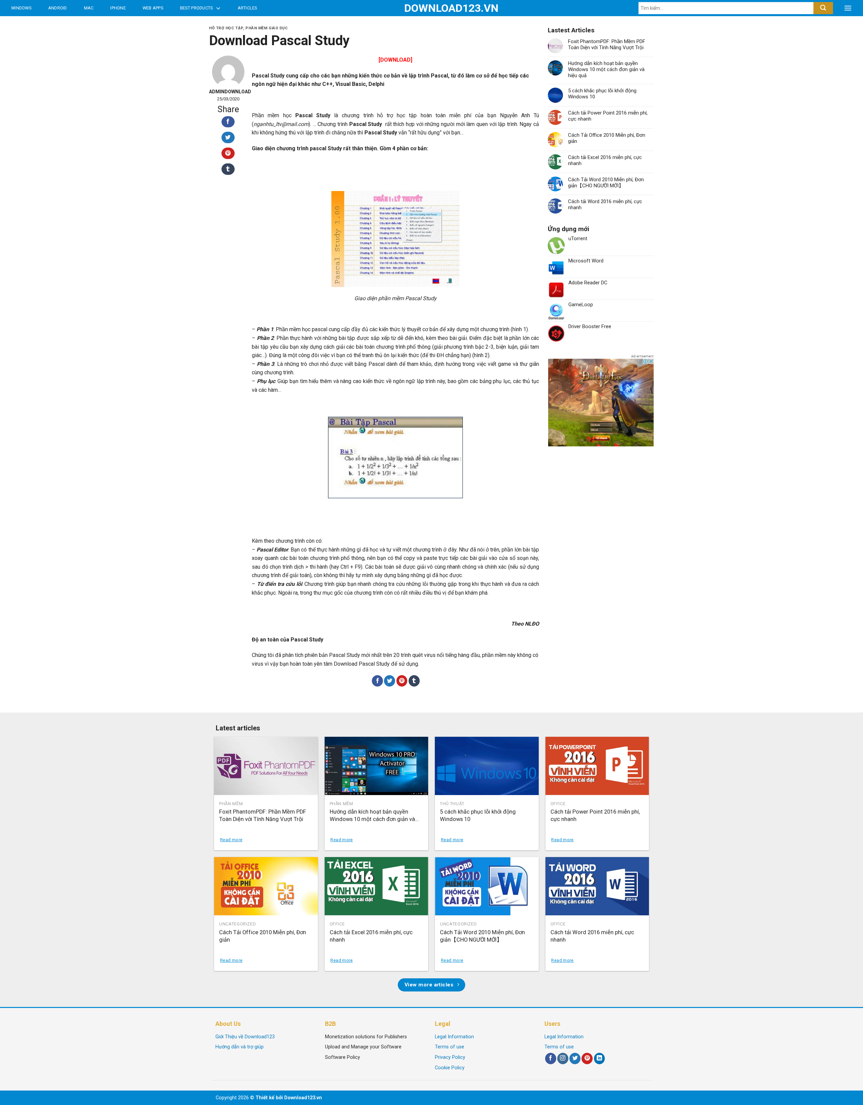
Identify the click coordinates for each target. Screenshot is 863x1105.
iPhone (118, 7)
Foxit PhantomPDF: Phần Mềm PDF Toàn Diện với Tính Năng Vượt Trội (606, 44)
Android (57, 7)
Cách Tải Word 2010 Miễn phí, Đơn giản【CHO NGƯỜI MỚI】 (606, 183)
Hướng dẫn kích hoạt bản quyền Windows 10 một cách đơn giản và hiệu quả (606, 69)
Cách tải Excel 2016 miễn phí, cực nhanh (605, 160)
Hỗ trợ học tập (226, 28)
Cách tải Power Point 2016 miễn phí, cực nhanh (608, 116)
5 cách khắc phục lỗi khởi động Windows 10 (602, 94)
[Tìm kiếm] (823, 8)
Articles (247, 7)
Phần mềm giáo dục (266, 28)
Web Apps (153, 7)
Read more (231, 839)
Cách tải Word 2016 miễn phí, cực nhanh (605, 204)
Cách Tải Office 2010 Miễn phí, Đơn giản (606, 138)
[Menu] (848, 8)
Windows (21, 7)
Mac (89, 7)
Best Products (196, 7)
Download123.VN (431, 8)
